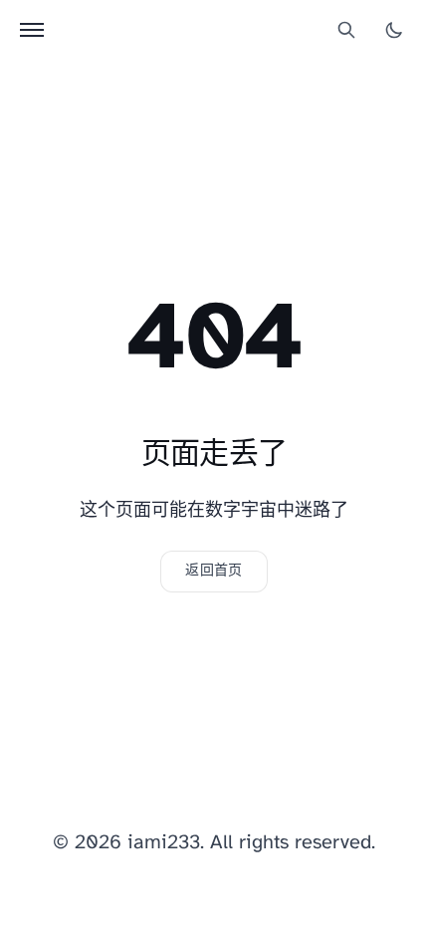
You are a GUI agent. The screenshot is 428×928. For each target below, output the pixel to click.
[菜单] (32, 30)
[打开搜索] (346, 30)
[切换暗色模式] (394, 30)
